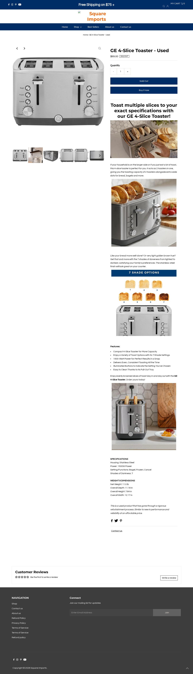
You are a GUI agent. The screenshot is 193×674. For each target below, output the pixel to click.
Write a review (169, 578)
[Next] (24, 48)
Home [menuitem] (65, 26)
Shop (14, 604)
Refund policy (19, 637)
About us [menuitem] (109, 26)
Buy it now (144, 90)
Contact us (116, 531)
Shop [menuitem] (77, 26)
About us (16, 613)
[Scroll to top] (187, 668)
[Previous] (17, 48)
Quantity (115, 65)
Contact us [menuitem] (125, 26)
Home (85, 35)
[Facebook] (9, 4)
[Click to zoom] (99, 48)
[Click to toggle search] (163, 6)
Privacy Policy (19, 623)
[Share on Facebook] (112, 521)
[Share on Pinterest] (121, 521)
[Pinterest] (15, 4)
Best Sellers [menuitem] (93, 26)
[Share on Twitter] (116, 521)
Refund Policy (19, 618)
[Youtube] (20, 4)
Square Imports (39, 668)
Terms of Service (20, 628)
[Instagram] (12, 4)
